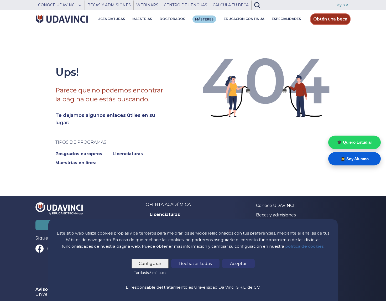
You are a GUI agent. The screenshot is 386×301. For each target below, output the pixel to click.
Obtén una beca (330, 19)
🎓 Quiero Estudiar (354, 142)
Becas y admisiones (276, 214)
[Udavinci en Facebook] (39, 249)
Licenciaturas (165, 214)
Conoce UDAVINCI (275, 205)
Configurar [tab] (150, 263)
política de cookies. (305, 246)
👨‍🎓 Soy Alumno (354, 158)
